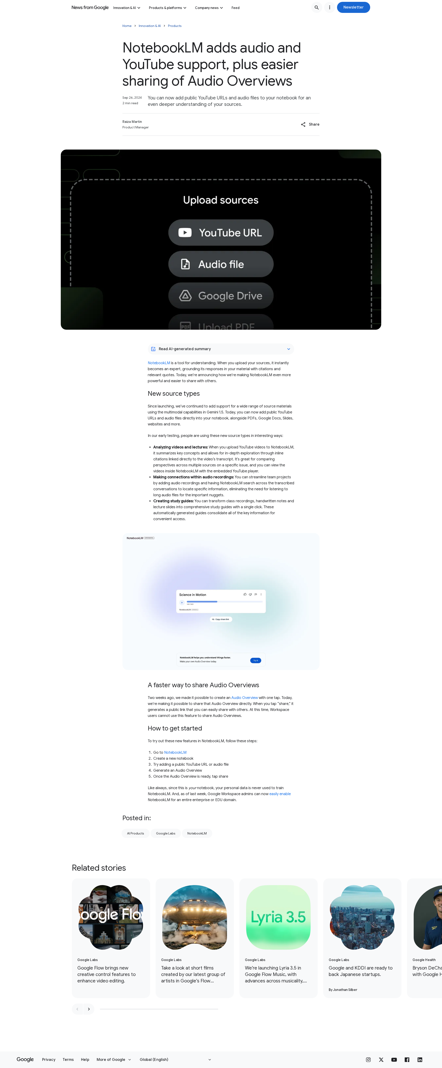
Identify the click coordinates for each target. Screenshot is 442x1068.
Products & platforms (165, 8)
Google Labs (165, 833)
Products (175, 26)
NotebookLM (159, 363)
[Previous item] (77, 1009)
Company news (207, 8)
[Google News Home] (90, 7)
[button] (353, 7)
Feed (235, 8)
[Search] (316, 7)
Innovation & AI (124, 8)
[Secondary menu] (329, 7)
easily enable (280, 794)
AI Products (135, 833)
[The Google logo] (25, 1059)
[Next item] (88, 1009)
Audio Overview (244, 698)
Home (126, 26)
